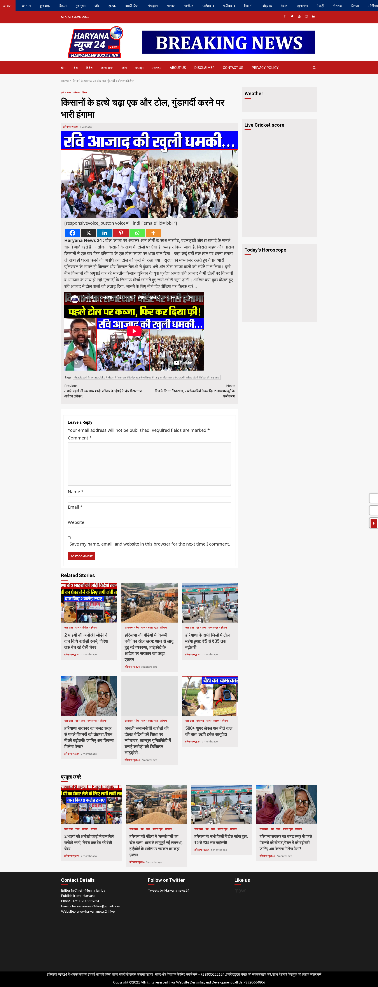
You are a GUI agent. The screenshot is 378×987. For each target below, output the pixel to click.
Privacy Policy (265, 68)
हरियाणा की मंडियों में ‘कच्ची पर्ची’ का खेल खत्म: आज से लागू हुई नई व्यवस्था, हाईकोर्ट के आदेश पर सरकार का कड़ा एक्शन (149, 603)
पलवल (171, 6)
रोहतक (337, 6)
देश (76, 68)
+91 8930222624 (86, 901)
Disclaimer (204, 68)
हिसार (84, 92)
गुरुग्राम (81, 6)
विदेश (89, 68)
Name (76, 492)
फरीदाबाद (229, 6)
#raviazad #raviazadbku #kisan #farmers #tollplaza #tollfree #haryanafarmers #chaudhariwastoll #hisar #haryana (146, 377)
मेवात (284, 6)
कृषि (63, 92)
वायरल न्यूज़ (153, 627)
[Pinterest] (121, 233)
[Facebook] (72, 233)
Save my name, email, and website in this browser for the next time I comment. (150, 544)
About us (178, 68)
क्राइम (139, 68)
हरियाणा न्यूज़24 (71, 126)
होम (63, 68)
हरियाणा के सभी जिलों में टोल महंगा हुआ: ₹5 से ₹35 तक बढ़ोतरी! (210, 603)
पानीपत (189, 6)
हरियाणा (77, 92)
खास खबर (107, 68)
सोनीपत (85, 627)
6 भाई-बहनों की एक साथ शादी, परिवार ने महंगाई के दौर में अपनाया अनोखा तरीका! (103, 390)
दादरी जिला (132, 6)
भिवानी (248, 6)
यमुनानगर (302, 6)
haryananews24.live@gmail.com (96, 906)
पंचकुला (153, 6)
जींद (97, 6)
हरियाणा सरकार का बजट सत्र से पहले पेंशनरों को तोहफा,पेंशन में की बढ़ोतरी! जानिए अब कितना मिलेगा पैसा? (89, 696)
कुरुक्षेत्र (45, 6)
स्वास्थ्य (156, 68)
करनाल (26, 6)
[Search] (314, 67)
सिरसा (355, 6)
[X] (88, 233)
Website (76, 522)
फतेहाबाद (208, 6)
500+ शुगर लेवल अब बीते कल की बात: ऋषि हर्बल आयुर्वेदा (210, 696)
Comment (80, 438)
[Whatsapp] (137, 233)
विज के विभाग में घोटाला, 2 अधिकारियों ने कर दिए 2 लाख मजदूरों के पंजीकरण (195, 390)
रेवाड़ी (320, 6)
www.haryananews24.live (96, 911)
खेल (124, 68)
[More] (153, 233)
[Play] (374, 523)
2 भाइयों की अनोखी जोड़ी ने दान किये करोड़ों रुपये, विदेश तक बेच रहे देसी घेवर (89, 603)
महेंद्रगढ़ (266, 6)
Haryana (88, 895)
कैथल (63, 6)
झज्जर (112, 6)
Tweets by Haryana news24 (168, 890)
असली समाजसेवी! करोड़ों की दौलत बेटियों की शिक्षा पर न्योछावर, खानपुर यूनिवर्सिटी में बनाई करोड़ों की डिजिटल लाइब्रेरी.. (149, 696)
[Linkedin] (104, 233)
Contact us (233, 68)
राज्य (69, 92)
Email (75, 507)
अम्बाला (7, 6)
